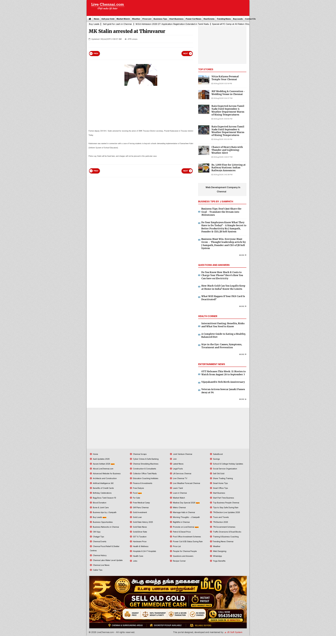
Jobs (134, 561)
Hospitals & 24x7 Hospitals (144, 551)
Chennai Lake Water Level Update (107, 560)
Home (95, 454)
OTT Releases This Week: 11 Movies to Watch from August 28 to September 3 (223, 373)
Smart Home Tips (220, 483)
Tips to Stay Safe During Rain (225, 507)
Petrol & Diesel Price (181, 532)
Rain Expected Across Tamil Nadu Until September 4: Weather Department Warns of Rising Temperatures (227, 110)
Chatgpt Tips (98, 536)
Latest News (177, 464)
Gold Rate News (139, 527)
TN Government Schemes (223, 527)
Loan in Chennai (179, 493)
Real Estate (209, 19)
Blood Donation (99, 503)
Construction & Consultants (144, 469)
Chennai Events (99, 541)
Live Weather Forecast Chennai (186, 483)
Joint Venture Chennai (182, 454)
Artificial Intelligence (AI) (103, 483)
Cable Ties (97, 570)
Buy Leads (238, 19)
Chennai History (99, 555)
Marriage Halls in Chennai (183, 512)
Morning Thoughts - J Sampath (186, 517)
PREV (96, 53)
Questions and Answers (182, 556)
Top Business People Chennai (225, 503)
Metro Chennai (179, 507)
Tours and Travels (220, 517)
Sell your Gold (107, 19)
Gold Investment (139, 512)
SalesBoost (217, 454)
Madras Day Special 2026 (184, 503)
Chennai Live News (100, 565)
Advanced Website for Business (106, 473)
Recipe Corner (179, 561)
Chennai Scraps (139, 454)
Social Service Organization (224, 469)
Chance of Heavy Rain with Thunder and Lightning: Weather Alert (227, 150)
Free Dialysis (138, 488)
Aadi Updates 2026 (101, 459)
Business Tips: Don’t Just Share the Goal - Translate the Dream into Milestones (221, 211)
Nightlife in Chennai (181, 522)
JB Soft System (234, 632)
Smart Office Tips (220, 488)
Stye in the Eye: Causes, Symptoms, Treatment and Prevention (221, 346)
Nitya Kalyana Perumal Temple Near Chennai (225, 78)
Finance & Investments (142, 483)
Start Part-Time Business (223, 498)
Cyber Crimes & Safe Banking (145, 459)
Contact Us (250, 19)
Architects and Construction (104, 478)
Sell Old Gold (218, 473)
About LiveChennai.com (102, 469)
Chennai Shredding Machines (145, 464)
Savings (216, 459)
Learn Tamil (177, 488)
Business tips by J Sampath (104, 512)
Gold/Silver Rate (139, 532)
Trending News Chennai (222, 541)
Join (174, 459)
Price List (146, 19)
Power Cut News (193, 19)
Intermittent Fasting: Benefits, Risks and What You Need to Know (223, 325)
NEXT (185, 53)
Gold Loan (137, 517)
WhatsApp (217, 556)
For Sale (136, 498)
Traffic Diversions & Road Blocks (226, 532)
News (96, 19)
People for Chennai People (184, 551)
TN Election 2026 (220, 522)
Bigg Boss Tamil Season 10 (104, 498)
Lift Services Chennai (181, 473)
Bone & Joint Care (100, 507)
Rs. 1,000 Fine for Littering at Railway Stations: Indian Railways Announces (228, 167)
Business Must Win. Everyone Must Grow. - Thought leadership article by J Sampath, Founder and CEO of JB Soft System (223, 244)
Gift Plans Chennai (140, 507)
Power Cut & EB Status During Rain (187, 541)
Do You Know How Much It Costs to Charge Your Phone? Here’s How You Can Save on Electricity (222, 275)
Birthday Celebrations (102, 493)
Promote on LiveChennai (183, 527)
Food (135, 493)
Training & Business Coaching (225, 536)
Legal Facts (177, 469)
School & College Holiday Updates (227, 464)
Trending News (224, 19)
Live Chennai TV (179, 478)
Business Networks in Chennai (105, 527)
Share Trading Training (222, 478)
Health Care (137, 556)
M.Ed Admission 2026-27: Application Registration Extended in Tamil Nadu (135, 24)
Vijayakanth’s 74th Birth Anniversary (223, 382)
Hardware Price (139, 541)
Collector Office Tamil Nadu (144, 473)
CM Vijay (96, 532)
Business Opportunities (102, 522)
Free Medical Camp (141, 503)
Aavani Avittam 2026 (101, 464)
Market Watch (123, 19)
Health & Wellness (140, 546)
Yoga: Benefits (218, 561)
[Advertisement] (188, 7)
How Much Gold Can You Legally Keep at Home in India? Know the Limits (223, 287)
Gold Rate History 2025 (142, 522)
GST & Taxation (139, 536)
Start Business (176, 19)
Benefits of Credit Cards (103, 488)
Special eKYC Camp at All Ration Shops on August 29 (202, 24)
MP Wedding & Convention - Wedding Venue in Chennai (228, 93)
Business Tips (160, 19)
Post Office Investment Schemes (186, 536)
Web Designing (219, 551)
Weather (136, 19)
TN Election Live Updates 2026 (226, 512)
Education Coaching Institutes (145, 478)
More (241, 255)
